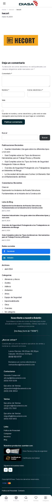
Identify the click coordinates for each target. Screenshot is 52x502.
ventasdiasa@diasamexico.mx (21, 365)
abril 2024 (9, 269)
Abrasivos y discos (12, 279)
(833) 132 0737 (15, 356)
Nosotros (7, 437)
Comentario (7, 74)
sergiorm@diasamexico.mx (15, 406)
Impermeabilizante (12, 301)
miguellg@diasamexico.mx (15, 416)
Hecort (11, 10)
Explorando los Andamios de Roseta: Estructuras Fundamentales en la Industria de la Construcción (21, 191)
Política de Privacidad (12, 430)
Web (3, 100)
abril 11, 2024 (6, 221)
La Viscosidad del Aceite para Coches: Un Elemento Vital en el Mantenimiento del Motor (26, 175)
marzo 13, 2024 (7, 17)
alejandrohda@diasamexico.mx (17, 388)
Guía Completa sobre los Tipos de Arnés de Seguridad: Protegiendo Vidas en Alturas (25, 163)
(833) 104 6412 (10, 419)
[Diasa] (28, 4)
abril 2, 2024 (6, 211)
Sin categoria (10, 312)
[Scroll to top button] (47, 490)
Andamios (8, 290)
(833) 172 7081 (10, 408)
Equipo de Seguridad (13, 297)
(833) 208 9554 (11, 391)
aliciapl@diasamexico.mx (15, 378)
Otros (7, 305)
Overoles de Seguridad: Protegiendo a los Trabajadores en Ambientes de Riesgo (26, 169)
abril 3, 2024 (6, 230)
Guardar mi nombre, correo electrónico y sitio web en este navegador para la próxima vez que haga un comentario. (24, 115)
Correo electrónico (35, 90)
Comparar (7, 434)
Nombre (5, 90)
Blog (5, 440)
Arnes (7, 294)
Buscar (4, 133)
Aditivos (8, 286)
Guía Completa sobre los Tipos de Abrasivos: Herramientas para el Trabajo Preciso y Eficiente (21, 156)
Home (4, 10)
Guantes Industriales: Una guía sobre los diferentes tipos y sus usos (25, 150)
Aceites (8, 283)
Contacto (21, 491)
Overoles (8, 308)
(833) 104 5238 (10, 381)
